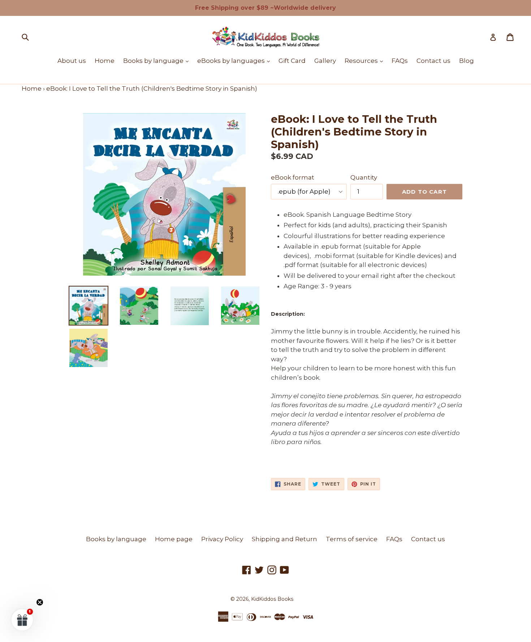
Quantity (363, 177)
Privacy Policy (222, 539)
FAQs (400, 60)
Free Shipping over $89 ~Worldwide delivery (265, 7)
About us (71, 60)
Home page (174, 539)
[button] (22, 619)
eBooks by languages (235, 60)
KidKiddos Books (272, 599)
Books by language (157, 60)
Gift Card (292, 60)
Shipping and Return (284, 539)
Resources (366, 60)
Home (105, 60)
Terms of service (351, 539)
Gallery (325, 60)
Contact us (433, 60)
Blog (466, 60)
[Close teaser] (39, 602)
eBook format (292, 177)
